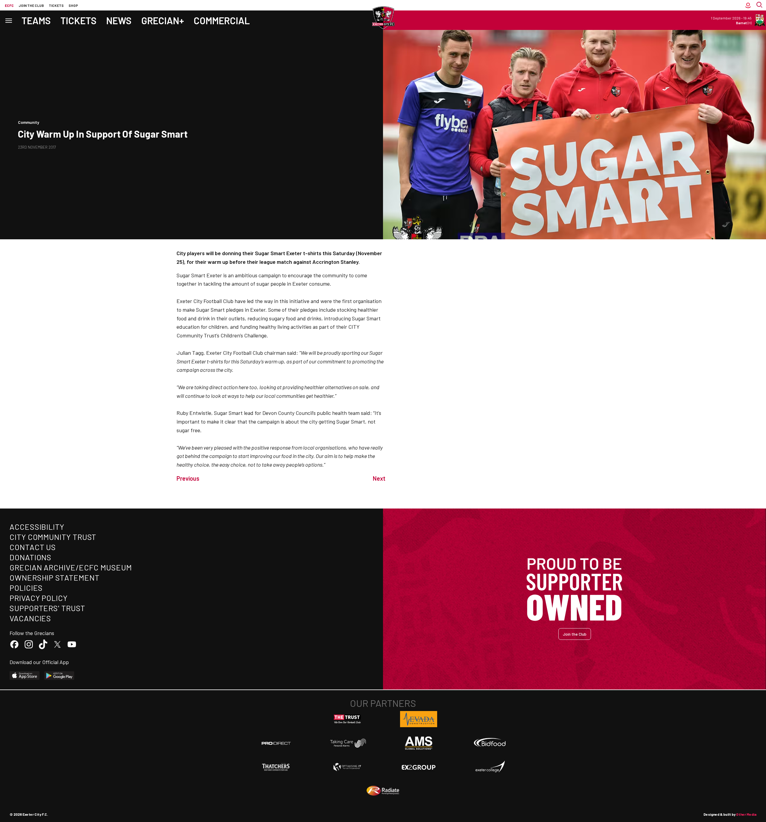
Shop (73, 5)
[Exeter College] (489, 767)
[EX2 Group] (418, 767)
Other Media (746, 814)
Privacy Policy (39, 597)
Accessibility (37, 526)
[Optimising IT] (347, 766)
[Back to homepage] (383, 18)
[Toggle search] (760, 5)
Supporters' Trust (47, 608)
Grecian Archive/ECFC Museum (71, 567)
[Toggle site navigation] (8, 20)
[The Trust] (347, 719)
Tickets (56, 5)
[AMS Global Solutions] (418, 743)
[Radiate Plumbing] (383, 791)
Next (379, 478)
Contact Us (33, 547)
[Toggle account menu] (748, 5)
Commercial (222, 20)
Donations (30, 557)
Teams (36, 20)
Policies (26, 587)
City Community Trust (53, 536)
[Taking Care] (347, 743)
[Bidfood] (489, 743)
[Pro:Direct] (276, 743)
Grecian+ (162, 20)
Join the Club (574, 634)
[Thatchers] (276, 766)
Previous (188, 478)
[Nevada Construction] (418, 719)
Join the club (31, 5)
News (119, 20)
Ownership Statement (54, 577)
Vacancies (30, 618)
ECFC (9, 5)
